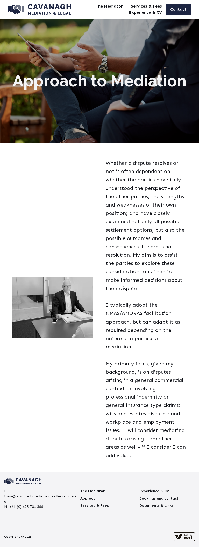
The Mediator (109, 6)
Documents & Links (156, 505)
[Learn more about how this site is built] (184, 536)
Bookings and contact (159, 498)
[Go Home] (39, 9)
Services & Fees (146, 6)
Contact (178, 9)
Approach (88, 498)
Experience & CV (145, 12)
